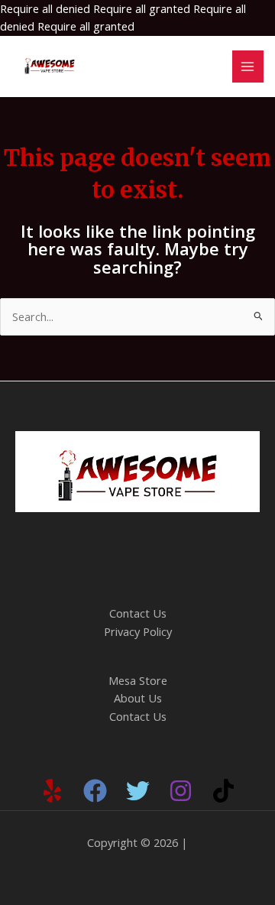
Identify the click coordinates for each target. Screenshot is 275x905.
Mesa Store (137, 680)
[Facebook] (95, 791)
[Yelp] (52, 791)
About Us (138, 698)
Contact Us (138, 613)
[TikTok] (223, 791)
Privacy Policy (138, 631)
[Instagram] (180, 791)
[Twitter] (138, 791)
